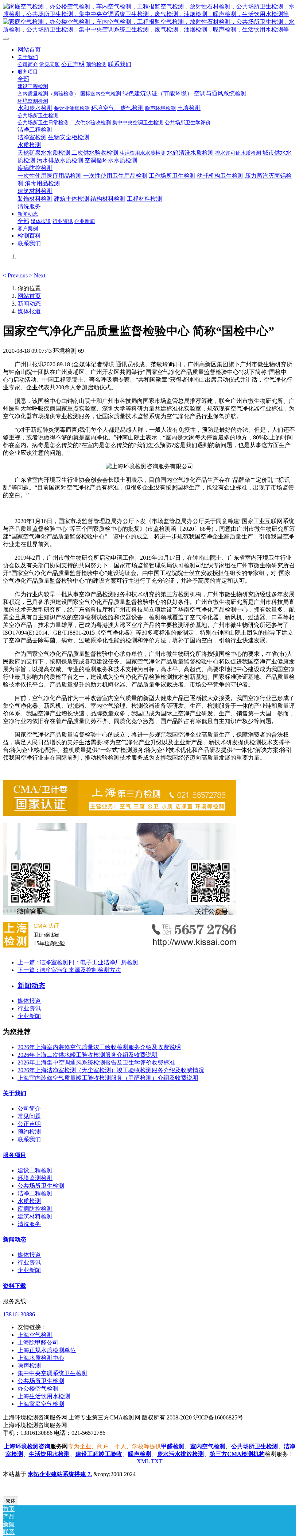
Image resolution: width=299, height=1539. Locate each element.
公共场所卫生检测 (41, 1186)
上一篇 (78, 962)
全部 (23, 79)
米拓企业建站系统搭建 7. (60, 1474)
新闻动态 (29, 303)
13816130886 (19, 1314)
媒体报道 (29, 311)
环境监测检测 (35, 1178)
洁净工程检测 (35, 1193)
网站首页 (29, 49)
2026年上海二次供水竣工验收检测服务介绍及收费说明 (88, 1055)
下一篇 (69, 970)
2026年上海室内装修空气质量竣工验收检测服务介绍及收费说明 (99, 1047)
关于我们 (14, 1093)
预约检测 (29, 1131)
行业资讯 (29, 1008)
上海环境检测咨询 (27, 1446)
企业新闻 (29, 1016)
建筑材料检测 (35, 1216)
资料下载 (14, 1286)
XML (143, 1461)
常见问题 (29, 1116)
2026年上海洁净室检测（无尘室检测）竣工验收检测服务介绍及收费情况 (111, 1070)
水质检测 (29, 1201)
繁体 (10, 1501)
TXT (157, 1461)
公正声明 (29, 1124)
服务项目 (14, 1155)
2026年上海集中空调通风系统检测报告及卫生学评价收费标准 (96, 1062)
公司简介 (29, 1108)
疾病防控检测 (35, 1209)
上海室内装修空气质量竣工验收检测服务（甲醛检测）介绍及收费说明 (108, 1078)
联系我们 (29, 1139)
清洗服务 (29, 1224)
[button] (16, 275)
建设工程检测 (35, 1170)
